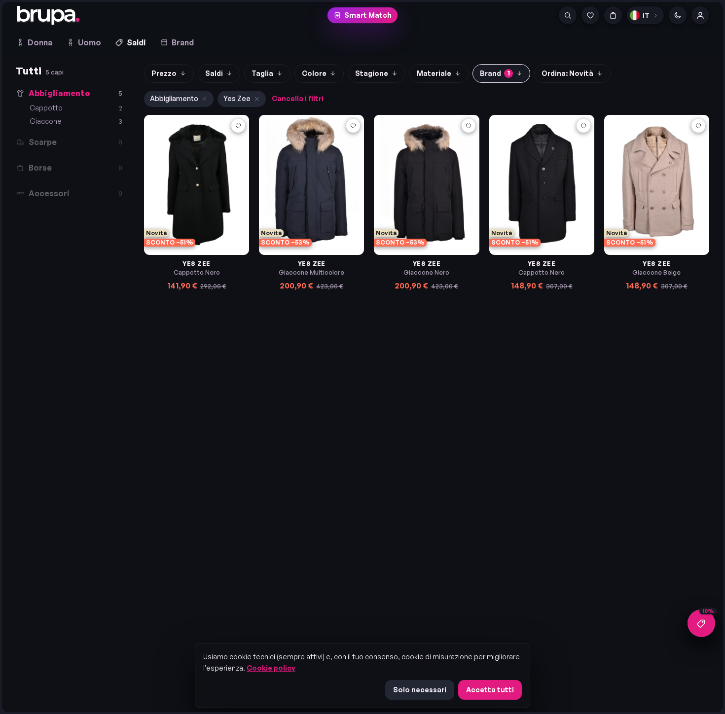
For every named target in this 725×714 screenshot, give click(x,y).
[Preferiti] (590, 15)
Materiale (434, 73)
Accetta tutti (490, 689)
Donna (40, 42)
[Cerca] (568, 15)
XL (194, 218)
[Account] (700, 15)
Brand (183, 42)
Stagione (371, 73)
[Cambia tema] (678, 15)
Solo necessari (419, 689)
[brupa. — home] (48, 15)
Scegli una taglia (202, 237)
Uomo (89, 42)
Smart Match (368, 15)
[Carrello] (613, 15)
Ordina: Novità (567, 73)
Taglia (262, 73)
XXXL (431, 218)
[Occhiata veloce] (238, 141)
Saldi (136, 42)
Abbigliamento (174, 98)
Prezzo (164, 73)
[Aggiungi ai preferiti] (238, 126)
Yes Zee (237, 98)
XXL (212, 218)
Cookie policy (271, 668)
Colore (314, 73)
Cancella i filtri (298, 98)
